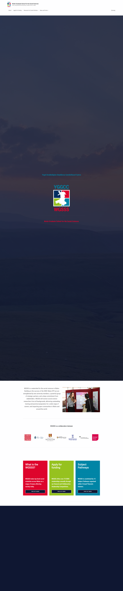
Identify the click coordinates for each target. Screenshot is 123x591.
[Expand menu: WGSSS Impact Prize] (48, 10)
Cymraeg (113, 10)
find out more (61, 491)
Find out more (35, 491)
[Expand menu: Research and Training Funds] (38, 10)
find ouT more (88, 491)
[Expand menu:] (22, 10)
